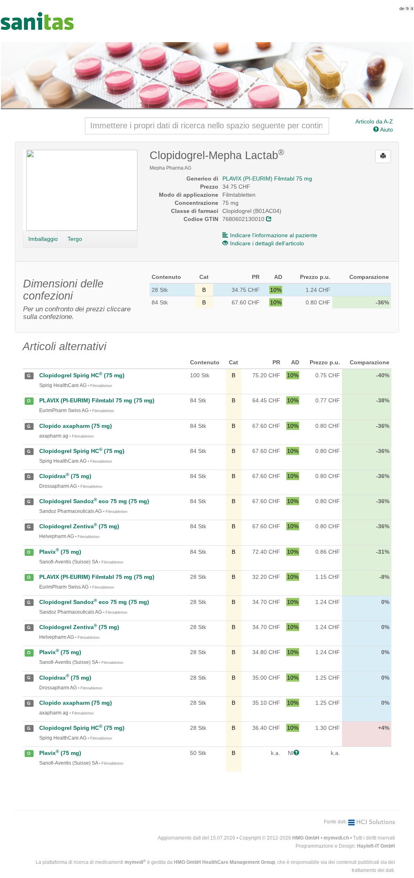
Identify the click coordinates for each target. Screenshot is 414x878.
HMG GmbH (305, 838)
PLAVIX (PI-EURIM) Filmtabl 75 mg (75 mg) (96, 400)
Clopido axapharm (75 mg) (75, 426)
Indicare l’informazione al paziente (273, 235)
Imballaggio (42, 239)
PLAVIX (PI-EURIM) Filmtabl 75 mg (267, 178)
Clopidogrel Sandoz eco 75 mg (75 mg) (94, 501)
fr (407, 8)
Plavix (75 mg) (60, 551)
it (412, 8)
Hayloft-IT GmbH (376, 846)
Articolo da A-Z (374, 121)
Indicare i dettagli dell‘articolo (267, 243)
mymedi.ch (336, 838)
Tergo (75, 239)
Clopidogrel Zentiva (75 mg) (79, 526)
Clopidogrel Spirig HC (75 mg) (82, 375)
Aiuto (386, 129)
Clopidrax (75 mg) (65, 476)
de (401, 8)
